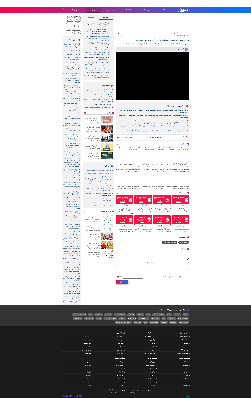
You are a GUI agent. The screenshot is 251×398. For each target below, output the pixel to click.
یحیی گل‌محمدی (86, 350)
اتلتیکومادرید (119, 365)
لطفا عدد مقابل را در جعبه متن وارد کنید (176, 277)
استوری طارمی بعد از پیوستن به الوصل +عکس (71, 297)
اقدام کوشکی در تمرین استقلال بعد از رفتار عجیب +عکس (73, 206)
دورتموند (88, 362)
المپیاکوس (164, 322)
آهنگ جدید (70, 19)
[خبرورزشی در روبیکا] (73, 396)
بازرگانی (107, 166)
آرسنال (90, 315)
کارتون (153, 350)
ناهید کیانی (88, 347)
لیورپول (89, 372)
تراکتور (148, 315)
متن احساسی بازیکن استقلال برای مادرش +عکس (71, 302)
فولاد (186, 375)
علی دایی (121, 347)
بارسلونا (121, 372)
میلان (89, 382)
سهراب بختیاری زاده (158, 315)
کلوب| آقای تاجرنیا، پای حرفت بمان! (71, 111)
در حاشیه (153, 347)
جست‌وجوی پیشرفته (182, 353)
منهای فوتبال (76, 10)
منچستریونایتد (87, 379)
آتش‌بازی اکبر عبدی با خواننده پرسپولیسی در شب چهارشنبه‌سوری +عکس (98, 100)
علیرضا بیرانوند (155, 318)
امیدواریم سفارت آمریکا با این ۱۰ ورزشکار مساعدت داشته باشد (71, 63)
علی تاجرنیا (131, 315)
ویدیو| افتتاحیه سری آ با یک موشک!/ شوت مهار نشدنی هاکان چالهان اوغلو (71, 171)
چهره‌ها (153, 343)
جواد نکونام (88, 353)
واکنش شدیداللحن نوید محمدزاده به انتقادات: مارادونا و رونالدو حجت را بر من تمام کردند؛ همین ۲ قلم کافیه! (157, 120)
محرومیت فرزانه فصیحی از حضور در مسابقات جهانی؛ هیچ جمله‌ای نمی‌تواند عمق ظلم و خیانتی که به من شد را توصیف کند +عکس (97, 70)
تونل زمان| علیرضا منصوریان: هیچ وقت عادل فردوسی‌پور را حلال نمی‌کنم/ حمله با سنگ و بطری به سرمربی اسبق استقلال (71, 240)
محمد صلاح (152, 369)
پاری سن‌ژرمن (119, 379)
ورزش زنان (152, 340)
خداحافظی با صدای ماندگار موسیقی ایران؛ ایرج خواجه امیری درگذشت (100, 91)
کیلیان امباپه (152, 362)
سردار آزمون (120, 336)
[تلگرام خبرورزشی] (67, 396)
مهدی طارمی (183, 242)
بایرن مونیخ (137, 322)
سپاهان (169, 315)
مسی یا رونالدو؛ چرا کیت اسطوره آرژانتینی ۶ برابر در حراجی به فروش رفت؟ (71, 193)
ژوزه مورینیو (173, 322)
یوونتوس (88, 385)
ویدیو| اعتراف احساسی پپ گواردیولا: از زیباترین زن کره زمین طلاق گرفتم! (71, 278)
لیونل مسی (122, 318)
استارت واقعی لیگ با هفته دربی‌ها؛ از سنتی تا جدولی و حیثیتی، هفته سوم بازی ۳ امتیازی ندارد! (72, 137)
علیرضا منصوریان (143, 318)
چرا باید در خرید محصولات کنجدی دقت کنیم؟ (99, 170)
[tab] (106, 18)
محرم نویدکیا (132, 318)
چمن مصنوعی (77, 16)
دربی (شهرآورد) (89, 318)
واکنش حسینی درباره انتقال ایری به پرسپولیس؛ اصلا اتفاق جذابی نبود (99, 49)
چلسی (121, 385)
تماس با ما (185, 340)
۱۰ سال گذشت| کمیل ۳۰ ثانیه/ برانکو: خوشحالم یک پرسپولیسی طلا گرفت (72, 226)
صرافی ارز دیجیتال (76, 29)
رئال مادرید (140, 315)
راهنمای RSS (184, 350)
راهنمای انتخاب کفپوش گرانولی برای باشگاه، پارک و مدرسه (97, 185)
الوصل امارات (171, 318)
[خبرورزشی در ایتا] (77, 396)
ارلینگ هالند (152, 385)
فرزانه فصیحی (87, 340)
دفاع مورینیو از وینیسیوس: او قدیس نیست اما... (72, 58)
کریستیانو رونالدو (183, 318)
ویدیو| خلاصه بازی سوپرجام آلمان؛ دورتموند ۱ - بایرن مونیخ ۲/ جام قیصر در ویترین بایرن (71, 52)
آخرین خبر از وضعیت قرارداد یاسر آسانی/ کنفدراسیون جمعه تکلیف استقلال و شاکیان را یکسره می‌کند (97, 64)
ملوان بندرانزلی (184, 385)
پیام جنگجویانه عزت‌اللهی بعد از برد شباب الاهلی (71, 74)
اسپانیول (98, 318)
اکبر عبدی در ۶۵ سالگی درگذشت (102, 104)
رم (90, 369)
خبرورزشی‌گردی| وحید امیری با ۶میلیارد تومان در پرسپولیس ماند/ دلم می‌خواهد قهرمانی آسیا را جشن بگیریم (97, 38)
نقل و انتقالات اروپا (120, 315)
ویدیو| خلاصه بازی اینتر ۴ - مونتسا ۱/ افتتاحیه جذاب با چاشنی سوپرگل (72, 178)
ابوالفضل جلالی (78, 318)
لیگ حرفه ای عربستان (79, 315)
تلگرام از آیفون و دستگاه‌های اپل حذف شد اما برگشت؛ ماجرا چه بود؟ (100, 96)
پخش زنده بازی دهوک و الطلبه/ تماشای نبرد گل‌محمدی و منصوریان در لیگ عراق (72, 233)
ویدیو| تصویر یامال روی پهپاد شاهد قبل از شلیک (97, 107)
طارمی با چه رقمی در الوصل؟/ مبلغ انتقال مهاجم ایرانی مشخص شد (96, 58)
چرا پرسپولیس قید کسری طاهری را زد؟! (72, 263)
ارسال (122, 282)
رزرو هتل (68, 29)
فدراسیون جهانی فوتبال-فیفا (123, 322)
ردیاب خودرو (77, 19)
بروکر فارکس (77, 22)
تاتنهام (121, 382)
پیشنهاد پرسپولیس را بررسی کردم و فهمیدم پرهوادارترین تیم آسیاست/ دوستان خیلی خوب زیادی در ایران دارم (96, 25)
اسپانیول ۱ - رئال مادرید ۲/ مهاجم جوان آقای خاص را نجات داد (71, 124)
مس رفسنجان (184, 382)
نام (188, 259)
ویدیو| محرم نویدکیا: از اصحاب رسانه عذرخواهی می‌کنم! (72, 292)
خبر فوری (70, 16)
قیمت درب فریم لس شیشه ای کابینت (100, 206)
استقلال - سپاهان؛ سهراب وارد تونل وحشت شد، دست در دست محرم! (71, 98)
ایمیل (149, 259)
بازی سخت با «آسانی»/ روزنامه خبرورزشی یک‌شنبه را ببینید (72, 130)
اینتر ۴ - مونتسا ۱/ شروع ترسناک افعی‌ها (72, 212)
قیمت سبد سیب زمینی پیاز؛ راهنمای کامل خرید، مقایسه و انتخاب (98, 194)
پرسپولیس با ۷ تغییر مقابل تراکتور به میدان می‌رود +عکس (72, 86)
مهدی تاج (120, 343)
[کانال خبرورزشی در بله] (80, 396)
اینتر (163, 318)
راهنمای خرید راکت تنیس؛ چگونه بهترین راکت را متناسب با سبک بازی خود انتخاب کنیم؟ (98, 180)
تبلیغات (186, 343)
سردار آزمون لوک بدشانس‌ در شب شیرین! (71, 259)
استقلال (128, 10)
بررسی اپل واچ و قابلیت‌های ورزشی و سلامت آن (98, 173)
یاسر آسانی (98, 315)
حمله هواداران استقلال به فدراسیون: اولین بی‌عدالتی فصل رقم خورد (72, 69)
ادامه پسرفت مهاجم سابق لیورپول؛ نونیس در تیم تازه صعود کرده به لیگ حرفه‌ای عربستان (71, 92)
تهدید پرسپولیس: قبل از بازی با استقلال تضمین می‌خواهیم (98, 44)
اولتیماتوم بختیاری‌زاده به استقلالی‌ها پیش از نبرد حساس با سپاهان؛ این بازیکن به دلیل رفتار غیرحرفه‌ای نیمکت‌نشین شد (97, 31)
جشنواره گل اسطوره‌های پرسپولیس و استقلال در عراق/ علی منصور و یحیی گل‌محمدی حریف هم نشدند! (72, 146)
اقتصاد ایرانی (70, 32)
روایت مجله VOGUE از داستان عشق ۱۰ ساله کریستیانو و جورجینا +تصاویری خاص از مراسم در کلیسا (160, 123)
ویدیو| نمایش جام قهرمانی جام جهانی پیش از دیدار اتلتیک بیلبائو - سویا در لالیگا (72, 253)
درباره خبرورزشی (183, 336)
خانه (164, 10)
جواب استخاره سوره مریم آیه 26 (102, 203)
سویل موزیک (70, 22)
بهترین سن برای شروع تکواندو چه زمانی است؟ (98, 176)
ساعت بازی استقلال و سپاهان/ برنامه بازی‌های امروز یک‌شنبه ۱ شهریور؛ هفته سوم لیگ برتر (97, 53)
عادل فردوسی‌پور (86, 336)
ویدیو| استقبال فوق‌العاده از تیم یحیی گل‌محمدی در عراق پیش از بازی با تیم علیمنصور (72, 199)
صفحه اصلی (186, 33)
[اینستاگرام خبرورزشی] (64, 396)
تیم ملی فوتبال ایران (169, 242)
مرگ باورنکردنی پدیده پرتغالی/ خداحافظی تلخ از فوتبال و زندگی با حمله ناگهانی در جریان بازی (72, 270)
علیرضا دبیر (120, 350)
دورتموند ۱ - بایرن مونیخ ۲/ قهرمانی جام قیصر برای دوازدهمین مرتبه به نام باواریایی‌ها (71, 154)
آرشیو (186, 347)
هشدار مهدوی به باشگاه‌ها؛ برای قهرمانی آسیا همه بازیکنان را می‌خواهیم (72, 80)
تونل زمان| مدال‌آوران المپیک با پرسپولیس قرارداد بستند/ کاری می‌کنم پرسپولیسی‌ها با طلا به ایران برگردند (71, 185)
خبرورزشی (182, 10)
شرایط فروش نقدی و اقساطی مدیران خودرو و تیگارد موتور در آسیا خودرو (99, 189)
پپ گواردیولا (152, 375)
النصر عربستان (154, 322)
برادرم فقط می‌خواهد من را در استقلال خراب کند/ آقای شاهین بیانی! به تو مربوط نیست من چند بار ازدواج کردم (157, 131)
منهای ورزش (105, 85)
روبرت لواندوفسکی (150, 379)
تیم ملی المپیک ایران (110, 318)
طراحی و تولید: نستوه (180, 396)
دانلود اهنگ (77, 26)
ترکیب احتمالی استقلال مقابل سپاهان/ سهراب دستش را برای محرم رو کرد (71, 105)
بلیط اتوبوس (77, 32)
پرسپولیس (110, 10)
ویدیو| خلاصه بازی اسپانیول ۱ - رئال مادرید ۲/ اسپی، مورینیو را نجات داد (71, 46)
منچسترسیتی (87, 375)
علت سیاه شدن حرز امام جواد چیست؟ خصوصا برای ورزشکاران (99, 199)
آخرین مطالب (147, 10)
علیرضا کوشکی (183, 322)
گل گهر (186, 379)
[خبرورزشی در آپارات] (70, 396)
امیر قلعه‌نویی (87, 343)
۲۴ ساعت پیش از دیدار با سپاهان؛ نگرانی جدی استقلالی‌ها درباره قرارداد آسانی (96, 76)
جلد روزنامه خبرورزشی (149, 353)
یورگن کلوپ (152, 372)
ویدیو (93, 10)
